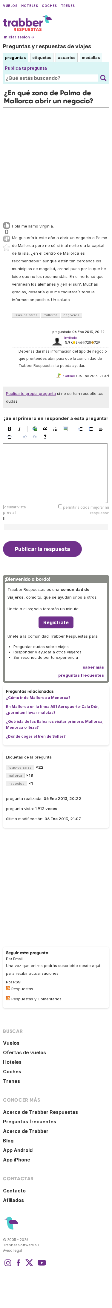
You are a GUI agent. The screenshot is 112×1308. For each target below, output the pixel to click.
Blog (8, 1141)
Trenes (68, 6)
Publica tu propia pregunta (31, 393)
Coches (49, 6)
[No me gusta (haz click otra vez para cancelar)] (6, 239)
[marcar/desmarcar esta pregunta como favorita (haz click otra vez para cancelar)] (6, 247)
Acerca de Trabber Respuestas (40, 1112)
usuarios (67, 57)
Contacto (14, 1191)
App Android (18, 1150)
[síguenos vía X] (29, 1266)
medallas (91, 57)
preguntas (15, 57)
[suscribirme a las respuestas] (8, 988)
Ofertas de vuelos (24, 1052)
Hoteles (29, 6)
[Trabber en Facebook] (18, 1266)
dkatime (68, 376)
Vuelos (10, 6)
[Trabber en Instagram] (8, 1266)
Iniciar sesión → (19, 37)
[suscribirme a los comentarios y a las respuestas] (8, 998)
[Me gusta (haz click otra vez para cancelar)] (6, 225)
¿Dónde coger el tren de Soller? (36, 736)
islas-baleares (26, 315)
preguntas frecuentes (81, 675)
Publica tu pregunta (26, 68)
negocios (71, 315)
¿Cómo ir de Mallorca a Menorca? (38, 697)
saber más (93, 667)
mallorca (50, 315)
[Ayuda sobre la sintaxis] (47, 437)
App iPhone (16, 1160)
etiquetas (41, 57)
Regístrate (56, 622)
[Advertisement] (56, 163)
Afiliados (13, 1200)
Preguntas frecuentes (29, 1122)
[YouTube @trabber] (41, 1266)
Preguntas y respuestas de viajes (47, 46)
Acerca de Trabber (25, 1131)
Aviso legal (12, 1250)
